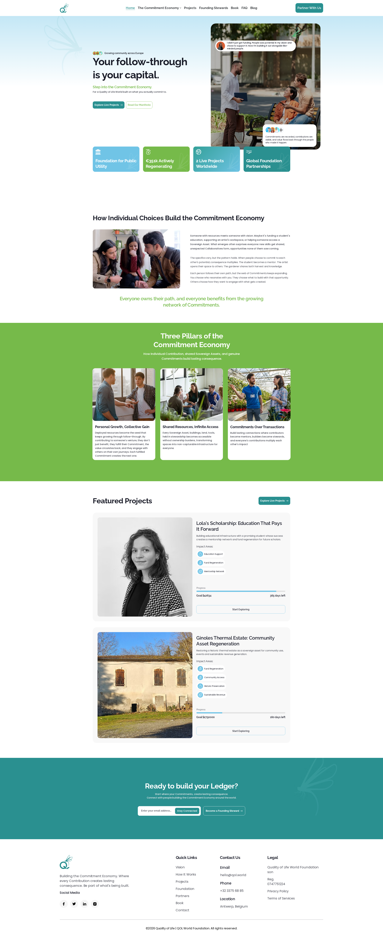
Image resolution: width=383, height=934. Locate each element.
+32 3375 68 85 (231, 891)
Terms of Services (281, 898)
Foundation (185, 889)
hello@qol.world (233, 875)
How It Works (186, 874)
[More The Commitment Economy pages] (180, 8)
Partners (182, 896)
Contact (182, 910)
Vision (180, 867)
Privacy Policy (278, 891)
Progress (200, 588)
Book (179, 903)
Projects (182, 881)
